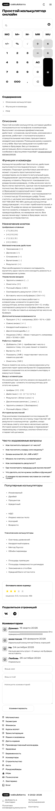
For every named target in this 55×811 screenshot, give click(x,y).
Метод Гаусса (15, 547)
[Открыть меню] (50, 4)
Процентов (14, 500)
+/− (7, 43)
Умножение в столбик (20, 568)
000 (17, 81)
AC (38, 62)
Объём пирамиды (17, 551)
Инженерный (15, 493)
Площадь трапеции (18, 561)
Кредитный (14, 504)
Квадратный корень (18, 543)
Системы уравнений (19, 540)
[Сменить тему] (43, 4)
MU (48, 34)
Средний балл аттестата (21, 572)
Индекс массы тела (18, 517)
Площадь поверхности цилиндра (26, 564)
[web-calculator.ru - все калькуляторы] (14, 4)
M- (27, 34)
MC (7, 34)
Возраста (13, 525)
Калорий (13, 521)
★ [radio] (7, 591)
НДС (10, 514)
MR (37, 34)
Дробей (12, 496)
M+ (17, 34)
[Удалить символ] (37, 81)
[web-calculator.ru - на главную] (14, 795)
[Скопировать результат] (6, 25)
